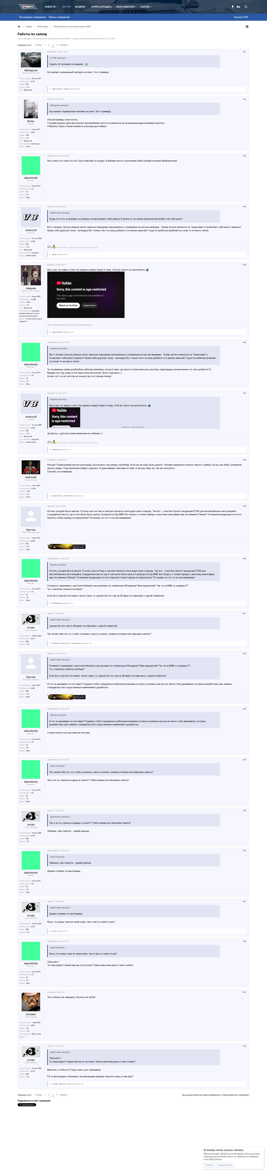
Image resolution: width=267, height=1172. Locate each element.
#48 (244, 460)
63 (27, 138)
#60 (244, 1046)
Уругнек (31, 529)
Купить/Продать (101, 7)
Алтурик (31, 1014)
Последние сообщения (32, 17)
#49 (244, 506)
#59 (244, 992)
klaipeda (31, 288)
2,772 (33, 82)
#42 (244, 99)
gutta (66, 89)
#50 (244, 559)
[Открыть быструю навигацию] (247, 26)
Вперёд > (64, 45)
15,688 (33, 299)
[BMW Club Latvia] (30, 6)
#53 (244, 709)
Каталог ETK (241, 17)
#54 (244, 760)
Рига (28, 147)
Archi (68, 643)
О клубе (145, 7)
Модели (80, 7)
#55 (244, 811)
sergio (31, 627)
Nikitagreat (31, 70)
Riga (28, 197)
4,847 (33, 1025)
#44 (244, 207)
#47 (244, 393)
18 (27, 195)
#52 (244, 653)
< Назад (38, 45)
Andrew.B (30, 230)
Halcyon (62, 1084)
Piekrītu (209, 1165)
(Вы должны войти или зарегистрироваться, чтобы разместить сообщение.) (215, 1095)
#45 (244, 265)
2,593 (33, 132)
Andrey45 (30, 477)
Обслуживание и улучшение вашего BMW (51, 39)
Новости (50, 7)
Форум (66, 7)
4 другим (76, 643)
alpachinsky (98, 39)
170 (32, 189)
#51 (244, 613)
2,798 (33, 241)
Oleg (63, 643)
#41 (244, 52)
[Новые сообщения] (233, 6)
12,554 (33, 489)
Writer (31, 121)
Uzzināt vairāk (225, 1165)
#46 (244, 342)
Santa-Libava (31, 256)
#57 (244, 901)
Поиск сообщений (59, 17)
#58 (244, 941)
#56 (244, 851)
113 (27, 87)
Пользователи (125, 7)
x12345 (55, 1084)
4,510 (33, 639)
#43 (244, 156)
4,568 (33, 541)
